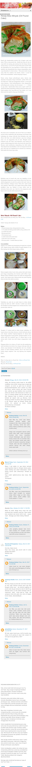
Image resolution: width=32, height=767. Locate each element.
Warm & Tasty (9, 462)
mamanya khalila (10, 579)
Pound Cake (9, 362)
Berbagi (4, 371)
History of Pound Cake (24, 360)
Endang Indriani (14, 415)
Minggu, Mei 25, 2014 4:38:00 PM (19, 380)
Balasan (9, 412)
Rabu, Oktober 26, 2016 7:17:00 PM (20, 508)
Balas (6, 409)
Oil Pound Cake (17, 363)
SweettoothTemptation (11, 544)
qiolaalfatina (8, 629)
